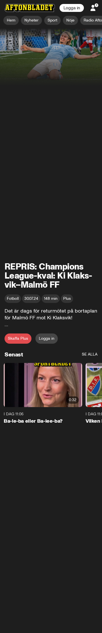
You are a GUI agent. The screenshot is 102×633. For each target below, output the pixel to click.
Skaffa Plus (18, 338)
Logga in (71, 7)
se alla (89, 354)
